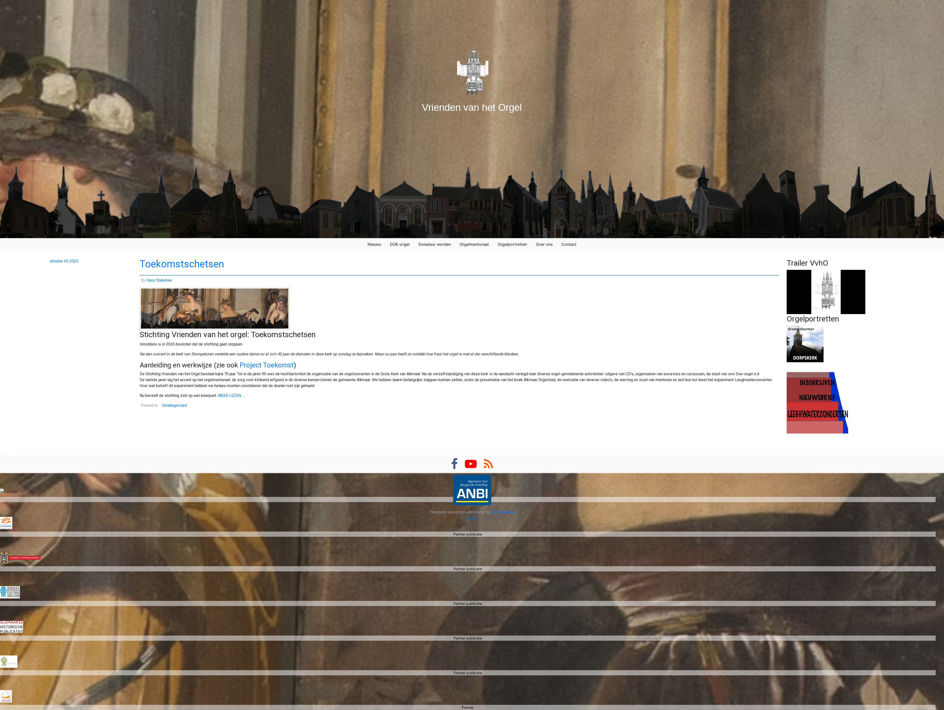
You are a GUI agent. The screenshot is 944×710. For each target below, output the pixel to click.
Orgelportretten (512, 244)
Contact (568, 244)
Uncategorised (174, 405)
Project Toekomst (267, 365)
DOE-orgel (400, 244)
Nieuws (374, 244)
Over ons (544, 244)
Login (472, 517)
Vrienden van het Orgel (472, 107)
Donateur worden (434, 244)
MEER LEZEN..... (231, 395)
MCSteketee (503, 511)
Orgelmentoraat (474, 244)
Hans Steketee (159, 280)
